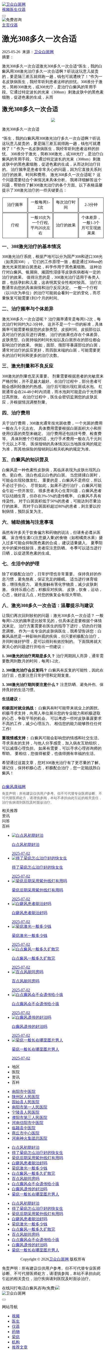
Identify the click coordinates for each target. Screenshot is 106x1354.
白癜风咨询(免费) (41, 1288)
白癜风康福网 (14, 787)
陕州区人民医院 (25, 1097)
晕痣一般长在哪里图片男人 (35, 1194)
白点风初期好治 (25, 1147)
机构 (16, 1342)
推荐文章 (20, 1347)
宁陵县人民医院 (25, 1112)
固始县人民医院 (25, 1102)
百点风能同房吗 (25, 1178)
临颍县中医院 (23, 1128)
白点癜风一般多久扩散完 (33, 1173)
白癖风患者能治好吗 (29, 1163)
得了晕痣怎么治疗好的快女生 (37, 1153)
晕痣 (16, 1337)
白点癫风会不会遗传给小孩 (35, 1184)
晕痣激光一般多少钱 (29, 1168)
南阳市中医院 (23, 1091)
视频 (6, 9)
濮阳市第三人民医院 (29, 1117)
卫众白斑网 (44, 52)
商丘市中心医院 (25, 1133)
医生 (14, 9)
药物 (16, 1332)
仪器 (22, 9)
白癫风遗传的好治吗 (29, 1189)
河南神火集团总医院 (29, 1138)
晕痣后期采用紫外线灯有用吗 (37, 1158)
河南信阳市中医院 (27, 1123)
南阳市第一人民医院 (29, 1107)
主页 (6, 25)
